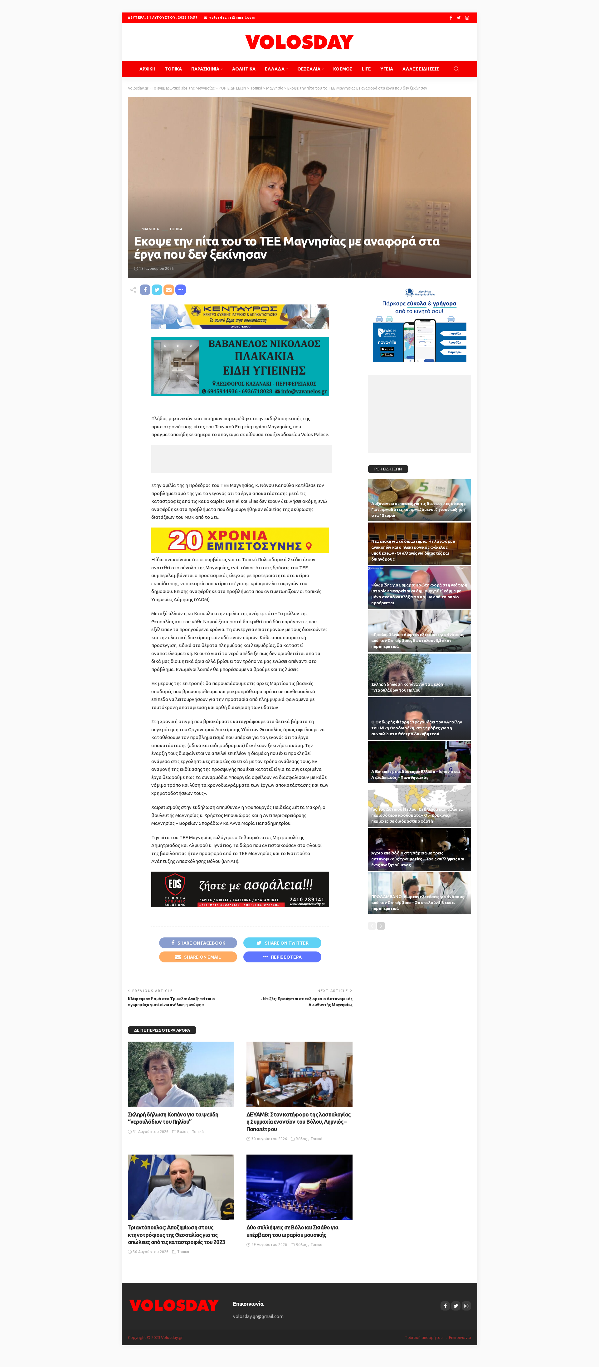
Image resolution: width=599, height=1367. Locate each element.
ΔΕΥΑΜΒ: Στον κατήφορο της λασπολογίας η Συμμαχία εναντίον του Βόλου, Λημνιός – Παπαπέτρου (298, 1121)
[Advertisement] (241, 459)
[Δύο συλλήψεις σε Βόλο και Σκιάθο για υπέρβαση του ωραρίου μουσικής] (299, 1187)
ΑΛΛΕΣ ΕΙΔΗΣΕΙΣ (420, 68)
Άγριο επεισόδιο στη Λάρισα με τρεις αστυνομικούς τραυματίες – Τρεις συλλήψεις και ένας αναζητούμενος (417, 859)
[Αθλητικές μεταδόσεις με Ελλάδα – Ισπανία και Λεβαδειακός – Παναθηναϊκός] (419, 762)
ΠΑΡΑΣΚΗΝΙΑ (205, 68)
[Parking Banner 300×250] (419, 322)
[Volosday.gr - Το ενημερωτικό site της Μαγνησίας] (299, 41)
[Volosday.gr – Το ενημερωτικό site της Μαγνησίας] (174, 1304)
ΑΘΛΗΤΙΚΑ (244, 68)
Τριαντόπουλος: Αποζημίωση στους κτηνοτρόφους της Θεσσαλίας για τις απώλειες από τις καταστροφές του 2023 (176, 1234)
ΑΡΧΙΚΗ (147, 68)
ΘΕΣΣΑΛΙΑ (308, 68)
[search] (456, 69)
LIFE (366, 68)
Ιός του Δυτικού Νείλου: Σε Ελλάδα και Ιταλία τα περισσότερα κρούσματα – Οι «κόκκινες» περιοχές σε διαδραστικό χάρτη (417, 815)
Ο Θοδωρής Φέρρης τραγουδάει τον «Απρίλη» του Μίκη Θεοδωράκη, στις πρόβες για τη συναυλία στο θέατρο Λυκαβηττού (416, 728)
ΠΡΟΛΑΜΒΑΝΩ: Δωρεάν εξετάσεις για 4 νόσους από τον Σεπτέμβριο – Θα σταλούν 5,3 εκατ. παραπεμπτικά (417, 902)
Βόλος (182, 1132)
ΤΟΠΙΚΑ (173, 68)
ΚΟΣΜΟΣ (343, 68)
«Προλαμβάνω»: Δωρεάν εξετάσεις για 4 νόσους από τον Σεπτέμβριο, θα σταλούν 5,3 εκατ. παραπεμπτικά (417, 640)
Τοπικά (175, 229)
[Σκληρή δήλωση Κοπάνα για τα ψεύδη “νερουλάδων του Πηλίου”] (181, 1074)
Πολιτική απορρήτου (424, 1337)
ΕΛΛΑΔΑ (275, 68)
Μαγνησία (150, 229)
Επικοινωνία (460, 1337)
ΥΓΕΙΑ (386, 68)
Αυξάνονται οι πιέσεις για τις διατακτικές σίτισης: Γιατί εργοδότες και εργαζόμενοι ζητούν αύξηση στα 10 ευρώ (418, 509)
